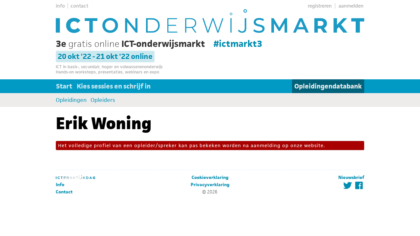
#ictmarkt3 (238, 43)
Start (64, 86)
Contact (64, 192)
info (60, 6)
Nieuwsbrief (351, 177)
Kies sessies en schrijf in (114, 86)
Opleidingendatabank (328, 86)
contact (79, 6)
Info (60, 184)
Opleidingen (71, 100)
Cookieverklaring (210, 177)
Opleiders (103, 100)
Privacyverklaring (210, 184)
